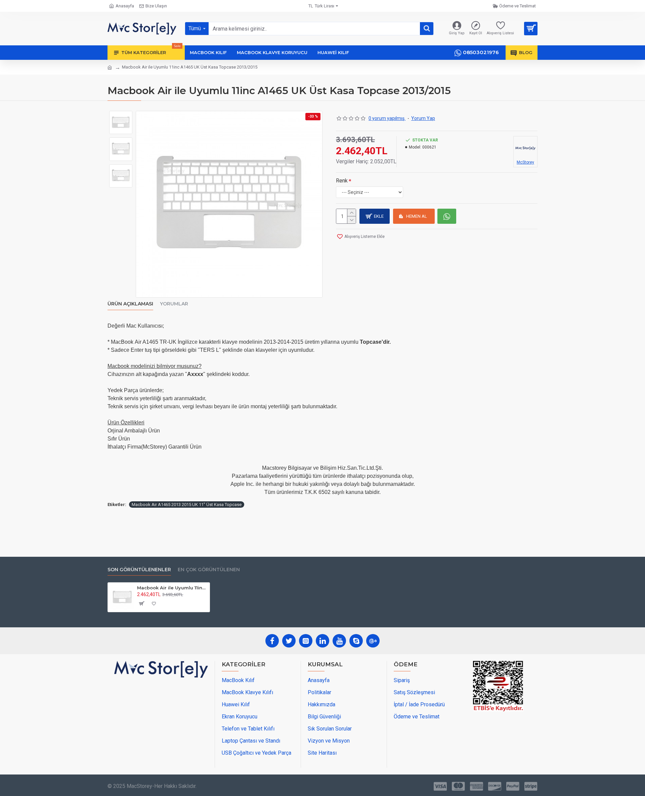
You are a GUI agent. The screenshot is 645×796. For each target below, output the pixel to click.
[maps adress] (161, 720)
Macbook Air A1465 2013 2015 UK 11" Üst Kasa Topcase (187, 504)
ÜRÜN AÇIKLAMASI (130, 304)
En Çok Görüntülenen (209, 570)
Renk (342, 180)
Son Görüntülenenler (139, 570)
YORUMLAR (174, 304)
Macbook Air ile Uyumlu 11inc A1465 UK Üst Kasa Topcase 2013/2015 (172, 587)
